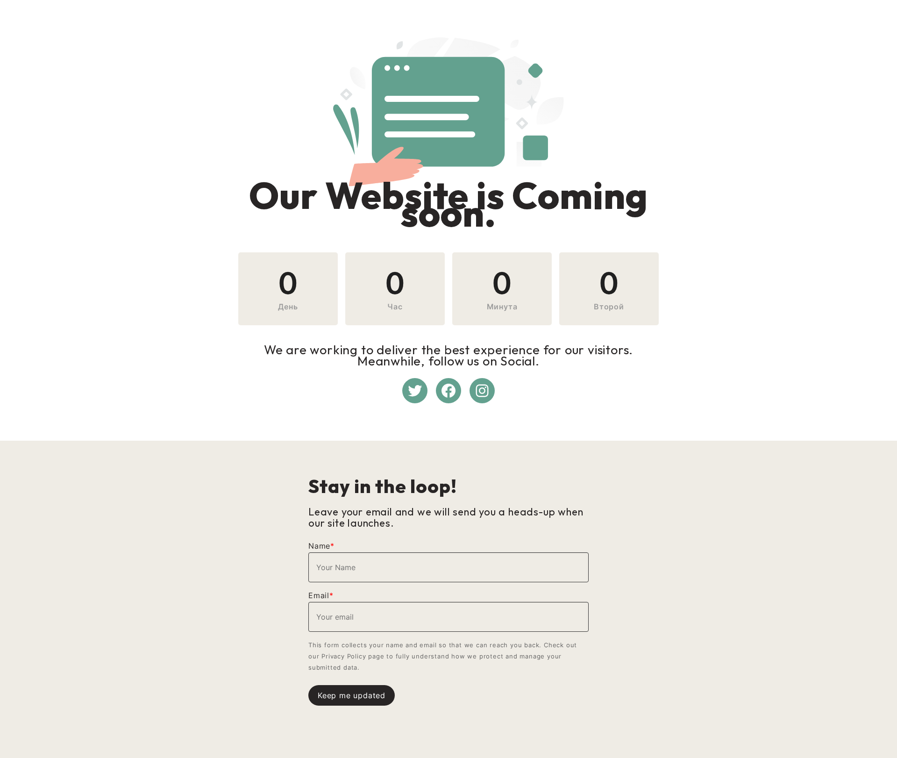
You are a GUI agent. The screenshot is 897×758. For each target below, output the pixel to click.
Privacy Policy (343, 656)
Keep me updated (351, 695)
